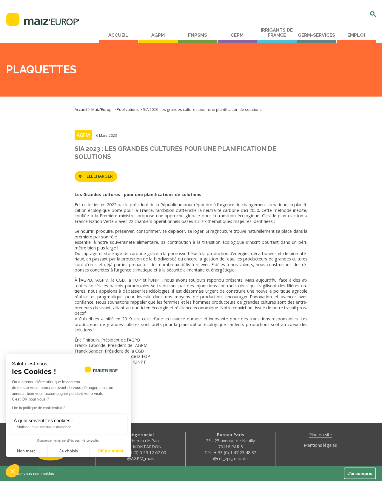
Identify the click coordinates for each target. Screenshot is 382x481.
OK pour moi (110, 451)
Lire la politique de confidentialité (39, 408)
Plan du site (320, 434)
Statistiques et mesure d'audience (44, 427)
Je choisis (68, 451)
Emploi (356, 35)
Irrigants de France (277, 32)
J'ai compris (359, 473)
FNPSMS (197, 35)
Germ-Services (316, 35)
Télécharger (98, 176)
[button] (12, 471)
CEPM (237, 35)
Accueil (118, 35)
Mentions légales (320, 445)
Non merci (26, 451)
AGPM (158, 35)
